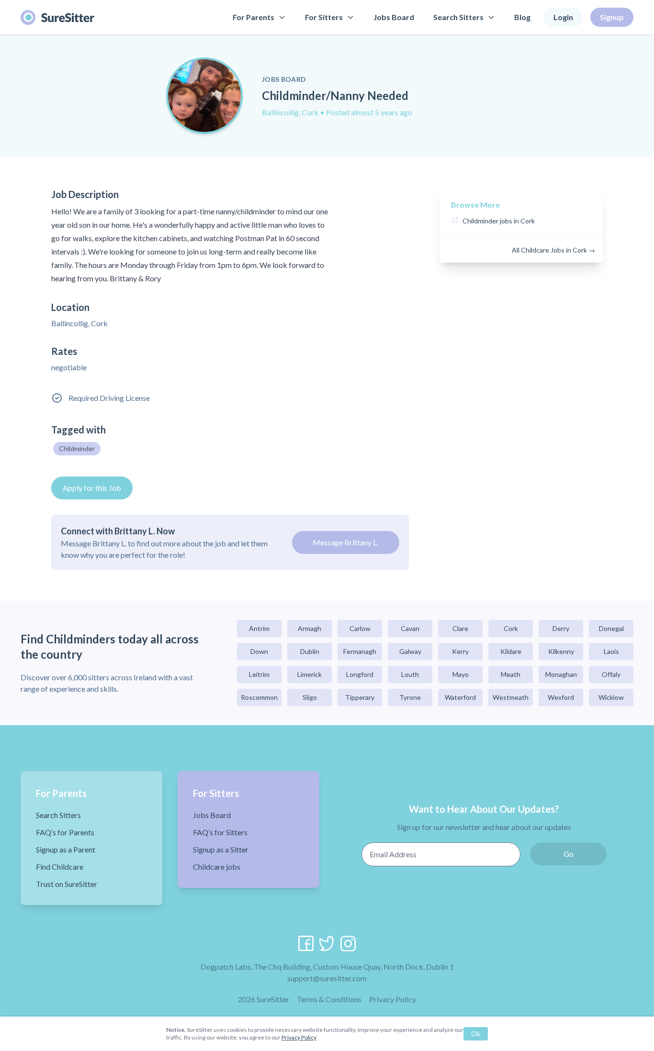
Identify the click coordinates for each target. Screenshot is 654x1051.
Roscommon (259, 697)
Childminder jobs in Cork (498, 221)
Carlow (360, 628)
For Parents (253, 17)
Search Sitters (458, 17)
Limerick (309, 674)
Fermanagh (359, 651)
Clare (460, 628)
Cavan (410, 628)
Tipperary (359, 697)
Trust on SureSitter (66, 883)
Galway (410, 651)
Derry (561, 628)
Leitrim (259, 674)
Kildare (510, 651)
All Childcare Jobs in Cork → (553, 250)
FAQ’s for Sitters (220, 832)
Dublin (309, 651)
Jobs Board (393, 17)
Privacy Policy (392, 999)
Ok (475, 1033)
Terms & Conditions (329, 999)
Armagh (309, 628)
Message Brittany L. (345, 542)
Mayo (460, 674)
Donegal (611, 628)
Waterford (460, 697)
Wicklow (611, 697)
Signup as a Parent (65, 849)
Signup (612, 17)
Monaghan (561, 674)
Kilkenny (561, 651)
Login (563, 17)
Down (259, 651)
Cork (511, 628)
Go (569, 853)
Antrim (259, 628)
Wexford (561, 697)
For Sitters (324, 17)
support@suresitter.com (327, 978)
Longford (359, 674)
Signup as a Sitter (220, 849)
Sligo (310, 697)
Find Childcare (59, 866)
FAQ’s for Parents (65, 832)
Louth (410, 674)
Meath (510, 674)
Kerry (460, 651)
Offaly (611, 674)
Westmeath (511, 697)
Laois (611, 651)
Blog (522, 17)
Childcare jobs (216, 866)
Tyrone (410, 697)
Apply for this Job (92, 487)
